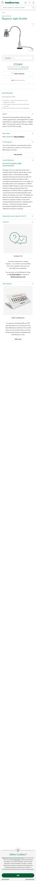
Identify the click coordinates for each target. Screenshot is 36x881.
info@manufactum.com (18, 277)
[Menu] (2, 2)
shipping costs (25, 67)
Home (3, 12)
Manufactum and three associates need (12, 857)
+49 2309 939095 (15, 274)
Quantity (7, 58)
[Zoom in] (32, 50)
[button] (33, 24)
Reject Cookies (5, 879)
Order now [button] (18, 339)
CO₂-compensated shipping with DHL (18, 68)
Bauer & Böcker (19, 136)
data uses (17, 859)
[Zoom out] (29, 50)
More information (30, 879)
